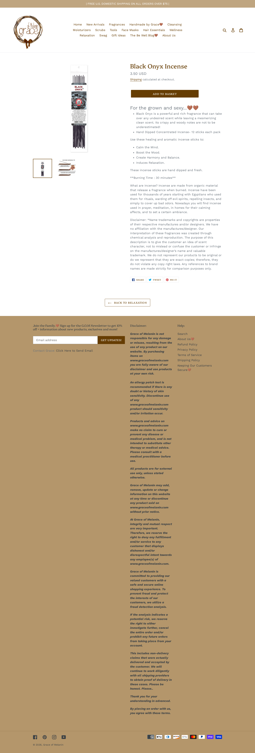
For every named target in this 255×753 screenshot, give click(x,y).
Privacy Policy (187, 349)
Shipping (136, 79)
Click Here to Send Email (74, 350)
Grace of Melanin (53, 744)
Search (182, 334)
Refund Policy (187, 344)
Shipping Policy (188, 360)
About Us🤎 (185, 339)
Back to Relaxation (130, 302)
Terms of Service (189, 355)
